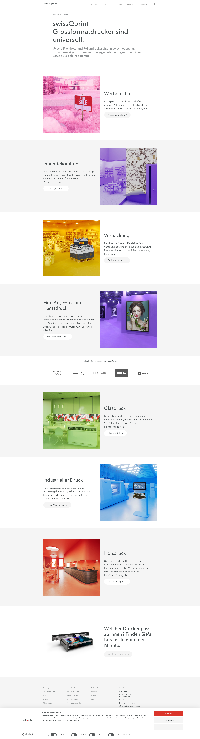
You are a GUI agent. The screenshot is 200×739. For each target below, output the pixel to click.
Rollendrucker (72, 695)
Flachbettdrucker (73, 692)
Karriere (94, 699)
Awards (46, 699)
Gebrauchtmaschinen (75, 703)
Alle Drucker (72, 688)
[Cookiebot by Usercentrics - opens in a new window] (28, 734)
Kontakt (122, 688)
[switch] (74, 734)
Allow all (168, 713)
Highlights (47, 688)
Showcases (131, 4)
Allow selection (168, 720)
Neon (45, 695)
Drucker (94, 4)
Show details (122, 735)
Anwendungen (107, 4)
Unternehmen (145, 4)
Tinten (120, 4)
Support (94, 692)
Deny (168, 727)
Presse (93, 695)
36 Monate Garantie (50, 692)
